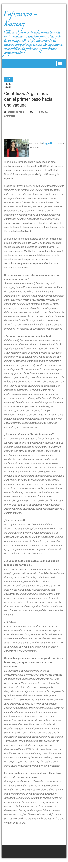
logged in (48, 143)
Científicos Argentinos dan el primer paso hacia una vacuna (28, 99)
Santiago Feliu (16, 112)
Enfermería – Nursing (20, 20)
